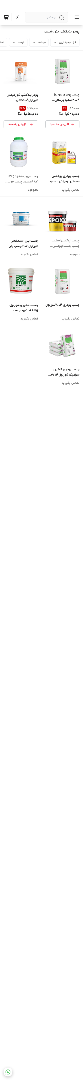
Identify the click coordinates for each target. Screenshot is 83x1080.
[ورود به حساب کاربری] (17, 17)
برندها (42, 42)
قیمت (21, 42)
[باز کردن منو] (75, 17)
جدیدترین (65, 42)
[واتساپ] (8, 1072)
